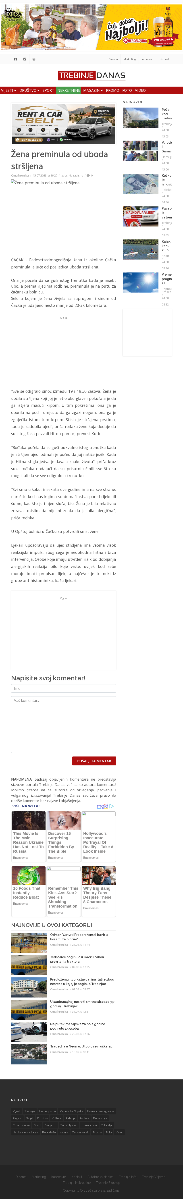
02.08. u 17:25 (81, 967)
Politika (167, 190)
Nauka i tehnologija (25, 1132)
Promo (112, 90)
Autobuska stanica (100, 1177)
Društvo (28, 90)
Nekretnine (68, 90)
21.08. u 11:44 (81, 945)
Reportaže (49, 1132)
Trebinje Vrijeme (153, 1177)
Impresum (147, 59)
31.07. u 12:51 (81, 1012)
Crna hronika (20, 175)
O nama (113, 59)
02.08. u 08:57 (81, 989)
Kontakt (164, 59)
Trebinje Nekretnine (77, 1182)
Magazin (92, 90)
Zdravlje (106, 1125)
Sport (48, 90)
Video (140, 90)
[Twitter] (24, 59)
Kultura (57, 1118)
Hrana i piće (89, 1125)
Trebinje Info (128, 1177)
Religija (70, 1118)
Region (17, 1118)
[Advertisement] (63, 352)
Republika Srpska (168, 290)
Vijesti (7, 90)
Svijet (29, 1118)
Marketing (129, 59)
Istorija (64, 1132)
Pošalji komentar (94, 761)
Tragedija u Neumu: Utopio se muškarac (81, 1046)
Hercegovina (170, 157)
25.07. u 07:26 (81, 1034)
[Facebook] (15, 59)
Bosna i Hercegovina (100, 1111)
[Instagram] (33, 59)
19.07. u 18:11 (81, 1052)
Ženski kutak (80, 1132)
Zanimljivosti (68, 1125)
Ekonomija (100, 1118)
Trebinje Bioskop (108, 1182)
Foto (127, 90)
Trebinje (167, 124)
